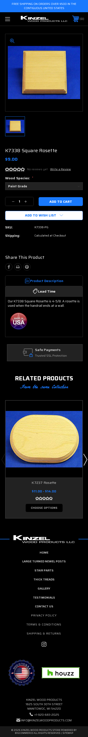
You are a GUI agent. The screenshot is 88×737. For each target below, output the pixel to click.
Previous (3, 459)
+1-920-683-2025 (46, 714)
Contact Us (44, 606)
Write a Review (60, 169)
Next (85, 459)
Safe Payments (47, 350)
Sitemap (68, 733)
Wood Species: (19, 178)
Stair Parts (44, 570)
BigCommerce (24, 733)
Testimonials (44, 597)
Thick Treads (44, 579)
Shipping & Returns (44, 633)
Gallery (44, 588)
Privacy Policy (44, 615)
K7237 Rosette (44, 482)
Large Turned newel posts (44, 561)
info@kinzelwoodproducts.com (46, 720)
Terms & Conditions (43, 624)
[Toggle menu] (13, 19)
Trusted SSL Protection (50, 356)
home (44, 552)
